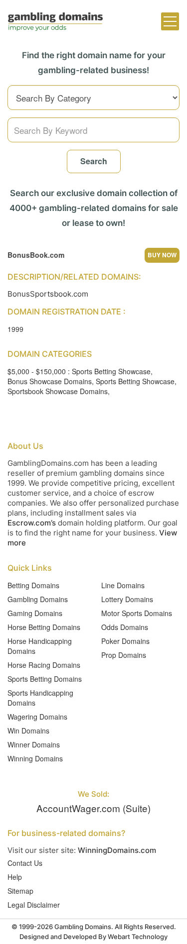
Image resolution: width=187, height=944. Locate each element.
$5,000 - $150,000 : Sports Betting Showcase (79, 371)
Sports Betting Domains (44, 679)
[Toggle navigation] (170, 21)
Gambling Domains (37, 599)
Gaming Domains (34, 613)
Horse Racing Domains (43, 665)
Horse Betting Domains (43, 627)
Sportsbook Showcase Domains (57, 391)
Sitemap (20, 891)
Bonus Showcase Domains (49, 381)
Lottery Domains (127, 599)
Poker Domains (125, 641)
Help (14, 877)
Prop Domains (123, 655)
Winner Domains (33, 744)
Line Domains (123, 585)
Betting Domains (33, 585)
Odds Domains (124, 627)
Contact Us (24, 863)
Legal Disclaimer (33, 905)
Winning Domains (35, 758)
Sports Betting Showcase (135, 381)
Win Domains (28, 730)
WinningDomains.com (117, 850)
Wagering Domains (37, 717)
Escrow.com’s (31, 522)
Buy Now (162, 254)
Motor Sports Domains (136, 613)
